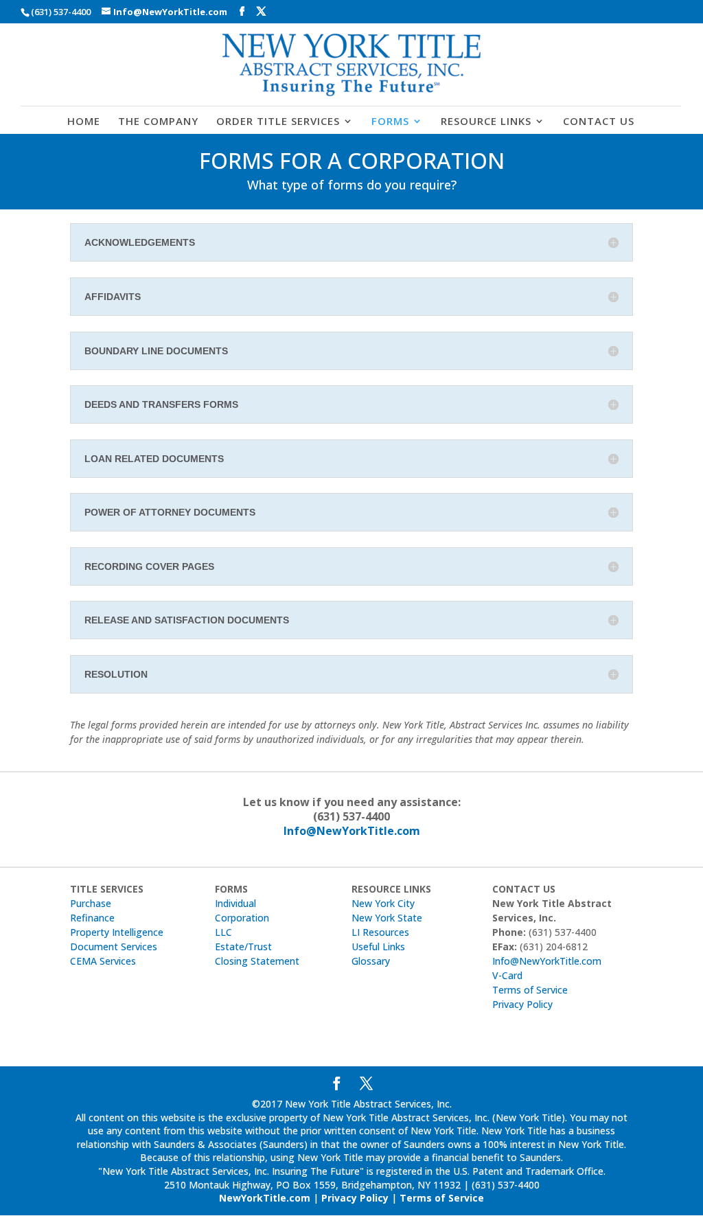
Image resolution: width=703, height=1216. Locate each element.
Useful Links (378, 946)
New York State (387, 917)
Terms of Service (530, 989)
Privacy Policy (522, 1004)
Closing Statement (257, 960)
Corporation (242, 917)
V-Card (507, 975)
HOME (83, 122)
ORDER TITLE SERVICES (278, 122)
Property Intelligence (116, 932)
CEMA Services (103, 960)
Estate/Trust (243, 946)
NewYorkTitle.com (264, 1197)
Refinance (92, 917)
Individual (235, 903)
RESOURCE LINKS (486, 122)
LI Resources (380, 932)
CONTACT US (598, 122)
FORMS (390, 122)
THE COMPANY (158, 122)
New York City (383, 903)
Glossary (371, 960)
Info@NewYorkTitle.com (352, 830)
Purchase (90, 903)
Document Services (113, 946)
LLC (223, 932)
